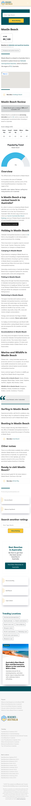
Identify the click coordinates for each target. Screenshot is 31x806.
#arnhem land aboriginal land (11, 617)
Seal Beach (16, 439)
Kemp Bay (16, 481)
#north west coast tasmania (11, 635)
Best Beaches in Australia (9, 224)
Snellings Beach (17, 94)
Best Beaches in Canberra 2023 (9, 771)
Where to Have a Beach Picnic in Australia (12, 710)
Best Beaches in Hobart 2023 (9, 765)
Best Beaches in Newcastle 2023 (10, 773)
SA (11, 66)
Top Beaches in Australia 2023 (9, 731)
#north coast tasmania (9, 631)
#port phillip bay (20, 624)
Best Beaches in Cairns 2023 (8, 777)
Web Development (21, 799)
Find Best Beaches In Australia (15, 566)
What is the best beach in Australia (10, 742)
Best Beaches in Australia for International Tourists (14, 735)
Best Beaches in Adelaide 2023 (9, 767)
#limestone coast (8, 638)
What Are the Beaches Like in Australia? (11, 704)
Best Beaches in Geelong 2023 (9, 775)
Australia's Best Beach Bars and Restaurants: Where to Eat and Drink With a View (15, 665)
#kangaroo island (8, 628)
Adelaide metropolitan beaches (19, 45)
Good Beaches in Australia (8, 738)
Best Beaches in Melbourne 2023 (10, 759)
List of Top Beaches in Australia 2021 (11, 740)
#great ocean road (8, 624)
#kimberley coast (22, 631)
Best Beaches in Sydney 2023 (9, 757)
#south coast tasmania (21, 620)
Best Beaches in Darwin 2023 (9, 769)
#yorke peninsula (8, 620)
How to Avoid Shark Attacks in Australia (11, 706)
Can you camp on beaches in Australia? (11, 708)
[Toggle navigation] (28, 3)
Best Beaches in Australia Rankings (10, 733)
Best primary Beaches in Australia (10, 744)
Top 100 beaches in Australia (8, 746)
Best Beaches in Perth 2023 (8, 763)
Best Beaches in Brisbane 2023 (9, 761)
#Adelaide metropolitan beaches (11, 50)
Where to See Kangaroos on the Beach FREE (12, 702)
